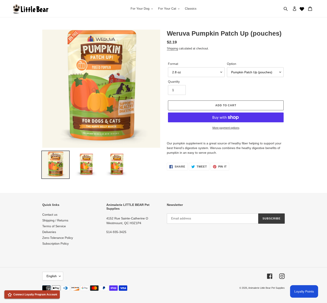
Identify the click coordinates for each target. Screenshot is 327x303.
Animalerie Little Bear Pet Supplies (266, 288)
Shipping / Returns (55, 220)
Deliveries (49, 232)
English (51, 276)
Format (173, 64)
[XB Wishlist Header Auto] (302, 8)
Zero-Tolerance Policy (57, 238)
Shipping (172, 48)
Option (231, 64)
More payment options (225, 127)
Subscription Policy (55, 243)
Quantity (174, 81)
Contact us (49, 214)
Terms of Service (54, 226)
